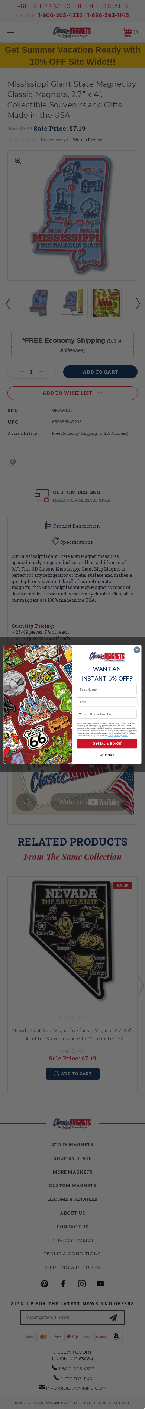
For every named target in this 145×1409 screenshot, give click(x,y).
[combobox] (82, 714)
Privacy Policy (114, 736)
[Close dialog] (137, 650)
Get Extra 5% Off (107, 743)
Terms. (125, 736)
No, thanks (107, 755)
